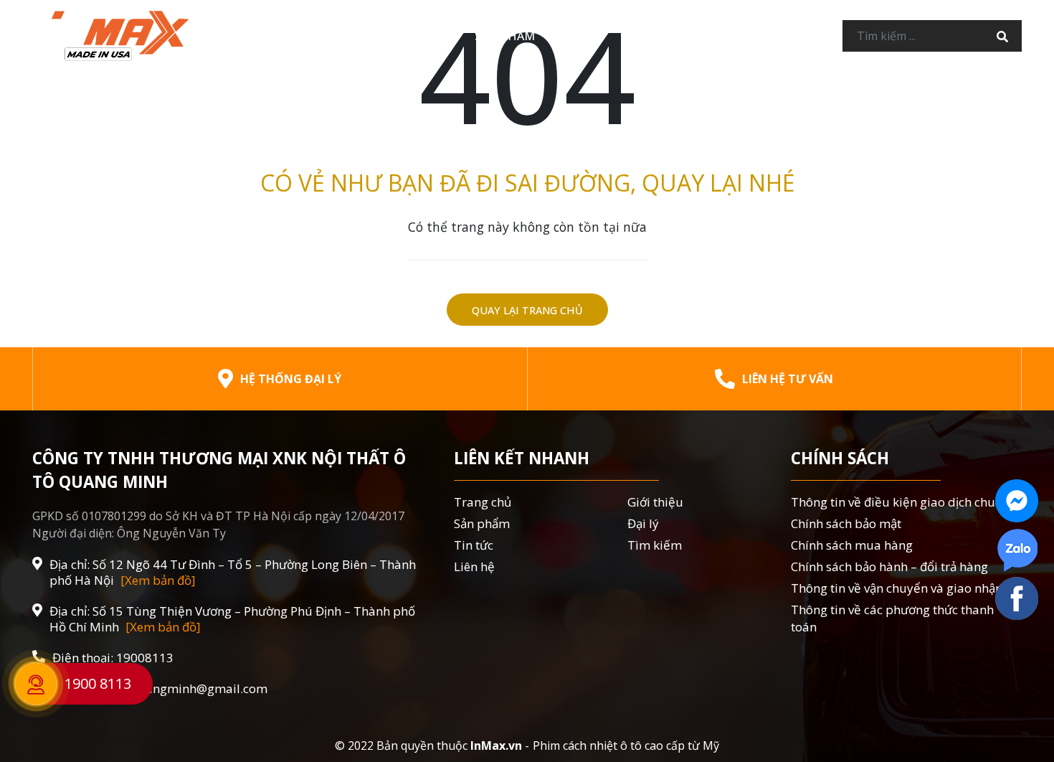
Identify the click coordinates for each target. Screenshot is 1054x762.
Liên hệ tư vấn (787, 379)
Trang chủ (318, 36)
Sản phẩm (505, 36)
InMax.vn (496, 745)
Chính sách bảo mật (846, 523)
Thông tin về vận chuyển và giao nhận (896, 588)
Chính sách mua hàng (852, 545)
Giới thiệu (414, 36)
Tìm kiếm (654, 545)
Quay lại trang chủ (527, 310)
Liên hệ (726, 36)
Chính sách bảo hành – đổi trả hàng (889, 566)
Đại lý (581, 36)
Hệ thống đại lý (290, 379)
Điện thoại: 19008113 (113, 658)
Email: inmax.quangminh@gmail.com (159, 689)
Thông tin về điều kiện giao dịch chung (900, 502)
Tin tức (651, 36)
